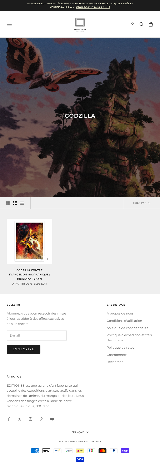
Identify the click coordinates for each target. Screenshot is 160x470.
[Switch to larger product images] (8, 202)
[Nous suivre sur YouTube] (52, 419)
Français (77, 432)
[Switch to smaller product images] (15, 202)
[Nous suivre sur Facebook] (9, 419)
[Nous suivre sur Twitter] (20, 419)
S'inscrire (23, 349)
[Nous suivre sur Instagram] (30, 419)
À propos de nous (120, 313)
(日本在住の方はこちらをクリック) (93, 7)
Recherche (115, 362)
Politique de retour (121, 347)
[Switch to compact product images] (22, 202)
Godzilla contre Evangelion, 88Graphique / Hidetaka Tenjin (29, 274)
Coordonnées (117, 355)
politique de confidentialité (127, 328)
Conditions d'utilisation (124, 321)
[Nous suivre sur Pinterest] (41, 419)
